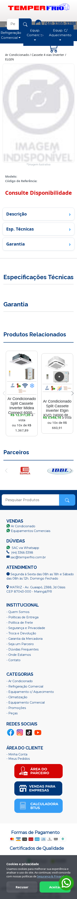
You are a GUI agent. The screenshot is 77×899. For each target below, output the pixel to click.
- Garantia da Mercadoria (24, 639)
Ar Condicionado (23, 526)
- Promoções (16, 708)
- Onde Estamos (18, 655)
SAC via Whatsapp (25, 548)
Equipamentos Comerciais (30, 531)
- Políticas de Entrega (22, 617)
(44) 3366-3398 (21, 552)
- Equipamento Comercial (25, 702)
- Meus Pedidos (18, 759)
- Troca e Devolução (21, 633)
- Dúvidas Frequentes (22, 649)
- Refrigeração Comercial (24, 686)
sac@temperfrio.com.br (28, 557)
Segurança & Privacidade (53, 876)
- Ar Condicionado (19, 681)
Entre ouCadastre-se (58, 34)
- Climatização (16, 697)
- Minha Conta (16, 754)
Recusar (22, 887)
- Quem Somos (17, 612)
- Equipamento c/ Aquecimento (30, 692)
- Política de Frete (19, 623)
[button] (72, 393)
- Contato (13, 660)
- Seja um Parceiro (20, 644)
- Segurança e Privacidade (25, 628)
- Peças (12, 713)
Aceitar (55, 887)
